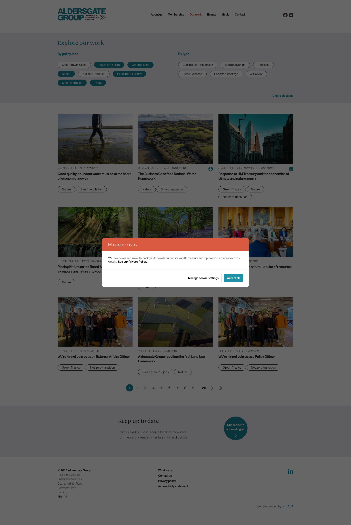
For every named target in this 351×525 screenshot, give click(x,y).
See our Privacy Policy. (132, 261)
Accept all (233, 278)
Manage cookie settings (203, 278)
